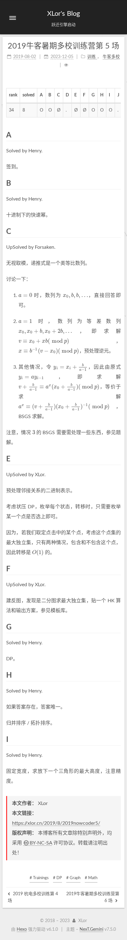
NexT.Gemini (91, 929)
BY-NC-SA (41, 842)
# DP (57, 878)
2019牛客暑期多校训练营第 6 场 (92, 897)
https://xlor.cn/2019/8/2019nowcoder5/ (56, 823)
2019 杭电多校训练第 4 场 (33, 897)
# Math (91, 878)
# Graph (73, 878)
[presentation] (25, 295)
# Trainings (39, 878)
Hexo (22, 929)
